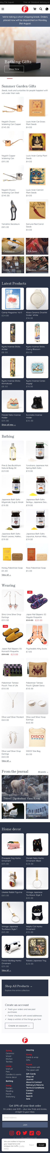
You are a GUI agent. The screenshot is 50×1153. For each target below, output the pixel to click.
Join (25, 1124)
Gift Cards (31, 1074)
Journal (29, 1079)
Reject (31, 1145)
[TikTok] (31, 1133)
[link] (25, 9)
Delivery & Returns (35, 1085)
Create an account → (19, 1025)
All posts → (43, 772)
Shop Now (14, 69)
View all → (6, 575)
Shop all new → (9, 424)
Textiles (9, 1061)
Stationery (10, 1096)
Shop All (30, 1076)
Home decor (11, 1077)
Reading (9, 1091)
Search (29, 1096)
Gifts (28, 1060)
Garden (9, 1088)
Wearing (30, 1050)
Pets (8, 1071)
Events (29, 1093)
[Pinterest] (38, 1133)
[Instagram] (11, 1133)
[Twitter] (25, 1133)
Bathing (9, 1081)
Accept (41, 1145)
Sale (28, 1099)
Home (8, 1094)
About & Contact (34, 1082)
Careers (29, 1090)
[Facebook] (18, 1133)
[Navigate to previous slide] (5, 52)
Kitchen (9, 1059)
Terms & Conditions (35, 1087)
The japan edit (32, 1070)
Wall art (9, 1069)
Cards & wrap (32, 1057)
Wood (8, 1056)
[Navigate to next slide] (44, 52)
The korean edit (33, 1067)
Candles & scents (13, 1074)
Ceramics (10, 1053)
